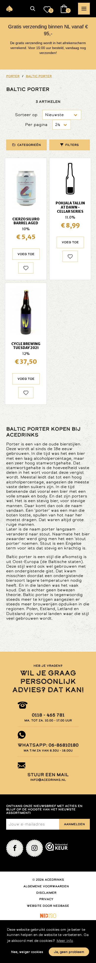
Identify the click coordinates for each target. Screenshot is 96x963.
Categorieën (29, 145)
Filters (72, 145)
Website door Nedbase (48, 906)
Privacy (46, 899)
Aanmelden (74, 824)
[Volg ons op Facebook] (14, 848)
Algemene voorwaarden (46, 886)
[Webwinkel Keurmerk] (57, 848)
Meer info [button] (65, 940)
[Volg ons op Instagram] (34, 848)
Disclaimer (46, 893)
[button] (33, 9)
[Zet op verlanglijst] (25, 268)
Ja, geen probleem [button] (69, 952)
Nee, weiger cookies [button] (27, 952)
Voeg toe (25, 254)
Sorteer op (26, 114)
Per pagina (36, 124)
